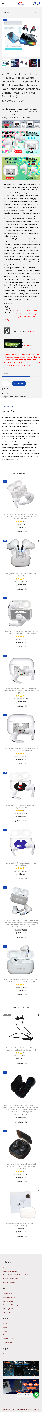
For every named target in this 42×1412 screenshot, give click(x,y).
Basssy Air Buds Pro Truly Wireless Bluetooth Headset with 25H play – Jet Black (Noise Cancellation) (21, 1166)
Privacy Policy (8, 1312)
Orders (5, 1331)
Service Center (8, 1301)
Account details (8, 1339)
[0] (34, 3)
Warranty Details (9, 1297)
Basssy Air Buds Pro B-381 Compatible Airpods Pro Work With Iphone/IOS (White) (21, 749)
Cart (4, 1358)
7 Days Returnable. (23, 331)
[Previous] (5, 37)
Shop (5, 1327)
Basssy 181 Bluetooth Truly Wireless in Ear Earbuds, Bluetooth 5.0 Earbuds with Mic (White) (21, 980)
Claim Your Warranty (10, 1305)
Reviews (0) (8, 411)
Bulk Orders (7, 1324)
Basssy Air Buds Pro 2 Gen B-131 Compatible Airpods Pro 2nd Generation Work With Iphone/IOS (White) (21, 691)
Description (8, 406)
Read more (22, 1059)
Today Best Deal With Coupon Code (16, 1275)
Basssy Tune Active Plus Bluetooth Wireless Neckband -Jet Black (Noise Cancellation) (21, 1049)
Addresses (6, 1335)
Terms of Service (9, 1282)
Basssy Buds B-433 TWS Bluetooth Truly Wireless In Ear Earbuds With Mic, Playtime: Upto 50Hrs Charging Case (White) (21, 516)
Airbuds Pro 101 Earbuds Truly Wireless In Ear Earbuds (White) (21, 1225)
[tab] (21, 406)
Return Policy (7, 1294)
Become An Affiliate (10, 1271)
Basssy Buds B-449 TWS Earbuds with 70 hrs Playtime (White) (21, 575)
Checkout (6, 1354)
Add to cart (19, 383)
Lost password (8, 1342)
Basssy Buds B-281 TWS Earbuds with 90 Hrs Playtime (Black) (21, 807)
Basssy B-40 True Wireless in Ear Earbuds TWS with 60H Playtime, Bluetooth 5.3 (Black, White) (21, 632)
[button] (8, 388)
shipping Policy (8, 1309)
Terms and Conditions (11, 1279)
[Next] (36, 37)
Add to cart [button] (22, 527)
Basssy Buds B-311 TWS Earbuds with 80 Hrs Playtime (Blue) (21, 864)
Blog (4, 1267)
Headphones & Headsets (18, 397)
